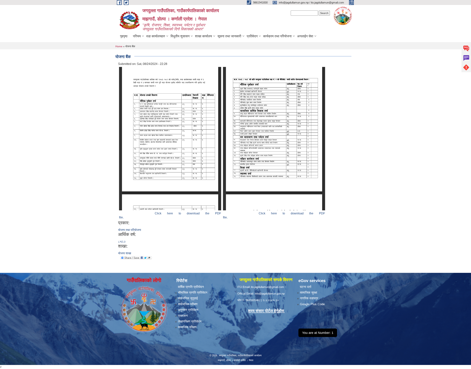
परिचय (137, 36)
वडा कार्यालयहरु (155, 36)
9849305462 (253, 300)
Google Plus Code (312, 304)
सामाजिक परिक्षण (187, 327)
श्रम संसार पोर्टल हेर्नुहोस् (266, 311)
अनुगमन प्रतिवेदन (188, 310)
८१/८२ (121, 241)
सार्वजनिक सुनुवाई (188, 298)
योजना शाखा (124, 253)
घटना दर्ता (305, 287)
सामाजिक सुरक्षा (308, 292)
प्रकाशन (183, 316)
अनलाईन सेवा (305, 36)
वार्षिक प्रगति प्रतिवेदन (191, 287)
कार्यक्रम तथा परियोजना (277, 36)
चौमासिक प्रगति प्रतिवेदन (192, 292)
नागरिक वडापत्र (309, 298)
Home (118, 46)
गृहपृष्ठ (124, 36)
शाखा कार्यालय (203, 36)
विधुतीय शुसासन (180, 36)
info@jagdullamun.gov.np (270, 293)
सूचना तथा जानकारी (229, 36)
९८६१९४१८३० (271, 300)
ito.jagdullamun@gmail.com (267, 286)
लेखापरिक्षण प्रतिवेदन (189, 321)
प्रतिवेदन (252, 36)
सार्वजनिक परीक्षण (187, 304)
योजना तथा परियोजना (129, 229)
